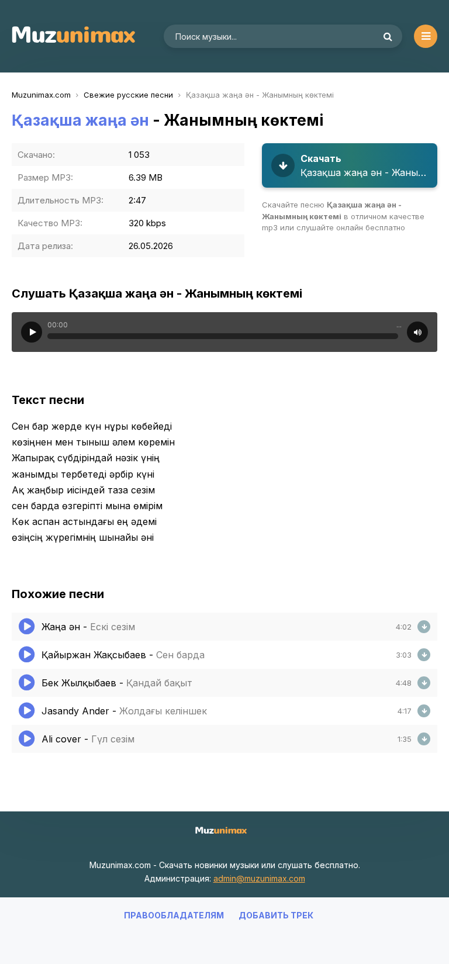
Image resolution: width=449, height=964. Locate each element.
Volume (417, 332)
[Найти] (387, 36)
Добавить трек (276, 915)
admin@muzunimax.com (259, 878)
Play (31, 332)
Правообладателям (174, 915)
